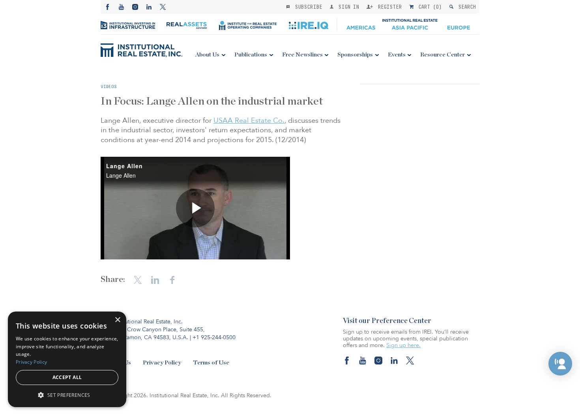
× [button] (117, 320)
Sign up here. (403, 345)
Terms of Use (211, 363)
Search (465, 7)
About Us (207, 55)
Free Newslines (302, 55)
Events (397, 55)
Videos (109, 86)
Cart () (428, 7)
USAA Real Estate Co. (248, 121)
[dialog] (67, 359)
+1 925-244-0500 (214, 337)
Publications (250, 55)
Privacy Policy (162, 363)
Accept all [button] (67, 377)
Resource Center (442, 55)
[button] (560, 364)
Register (388, 7)
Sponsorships (355, 55)
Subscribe (307, 7)
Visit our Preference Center (387, 321)
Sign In (347, 7)
